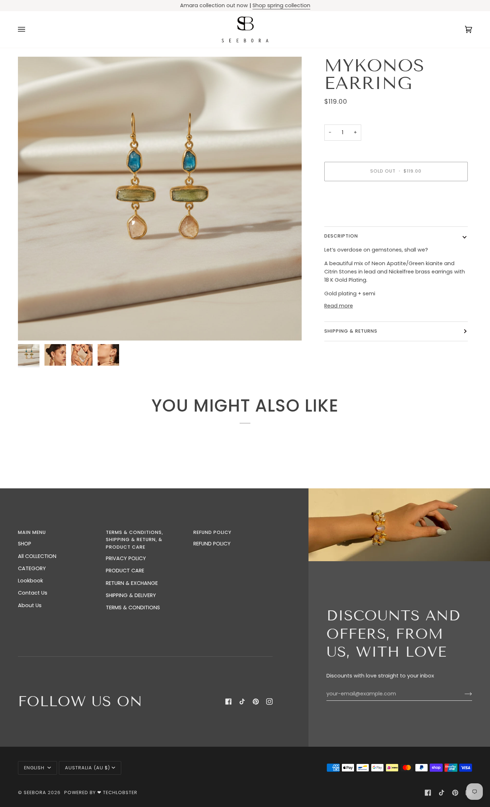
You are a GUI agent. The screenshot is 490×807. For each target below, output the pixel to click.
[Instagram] (269, 701)
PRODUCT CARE (125, 570)
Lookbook (30, 580)
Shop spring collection (281, 5)
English (35, 768)
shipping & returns (350, 331)
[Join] (462, 694)
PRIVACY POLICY (126, 558)
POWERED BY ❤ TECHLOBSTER (100, 792)
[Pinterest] (256, 701)
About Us (30, 605)
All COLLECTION (37, 556)
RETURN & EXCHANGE (132, 583)
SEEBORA (35, 792)
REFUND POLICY (212, 543)
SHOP (24, 543)
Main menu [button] (32, 532)
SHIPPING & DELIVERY (131, 595)
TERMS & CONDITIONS (133, 607)
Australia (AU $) (87, 768)
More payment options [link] (354, 215)
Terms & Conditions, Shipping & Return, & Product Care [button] (134, 539)
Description (341, 236)
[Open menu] (28, 29)
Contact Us (32, 592)
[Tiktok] (242, 701)
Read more (338, 305)
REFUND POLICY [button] (212, 532)
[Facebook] (228, 701)
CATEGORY (32, 568)
